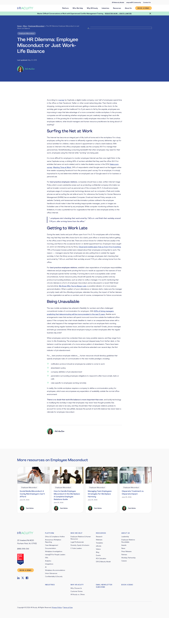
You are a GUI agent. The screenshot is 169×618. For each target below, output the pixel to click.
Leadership (125, 537)
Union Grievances (51, 573)
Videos (98, 549)
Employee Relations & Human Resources (81, 538)
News (123, 548)
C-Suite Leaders (76, 548)
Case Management (51, 545)
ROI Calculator (101, 558)
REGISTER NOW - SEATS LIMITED (118, 13)
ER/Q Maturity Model (103, 562)
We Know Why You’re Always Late (72, 286)
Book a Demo (127, 585)
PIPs (46, 558)
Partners (124, 555)
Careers (124, 561)
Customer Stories (77, 591)
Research (99, 537)
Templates (99, 543)
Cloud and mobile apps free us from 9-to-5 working (100, 247)
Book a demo (143, 8)
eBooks (98, 546)
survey (61, 100)
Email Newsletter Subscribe (104, 586)
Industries (105, 8)
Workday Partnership (128, 558)
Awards (123, 545)
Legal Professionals (77, 542)
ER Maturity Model (118, 2)
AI (45, 567)
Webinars (99, 540)
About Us (128, 8)
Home (19, 26)
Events (98, 555)
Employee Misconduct (36, 26)
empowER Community (133, 2)
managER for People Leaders (55, 555)
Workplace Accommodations (55, 570)
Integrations (49, 564)
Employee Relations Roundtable (128, 541)
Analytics (48, 561)
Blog (25, 26)
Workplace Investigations (53, 551)
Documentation (50, 548)
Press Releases (126, 551)
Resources (117, 8)
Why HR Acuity (92, 8)
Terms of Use (68, 607)
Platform (65, 8)
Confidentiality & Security (53, 576)
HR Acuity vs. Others (78, 594)
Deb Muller (30, 69)
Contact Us (147, 2)
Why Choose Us (76, 588)
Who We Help (78, 8)
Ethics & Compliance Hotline (55, 537)
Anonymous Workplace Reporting (53, 541)
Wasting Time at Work (62, 167)
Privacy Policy (57, 607)
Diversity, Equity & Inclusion (80, 545)
